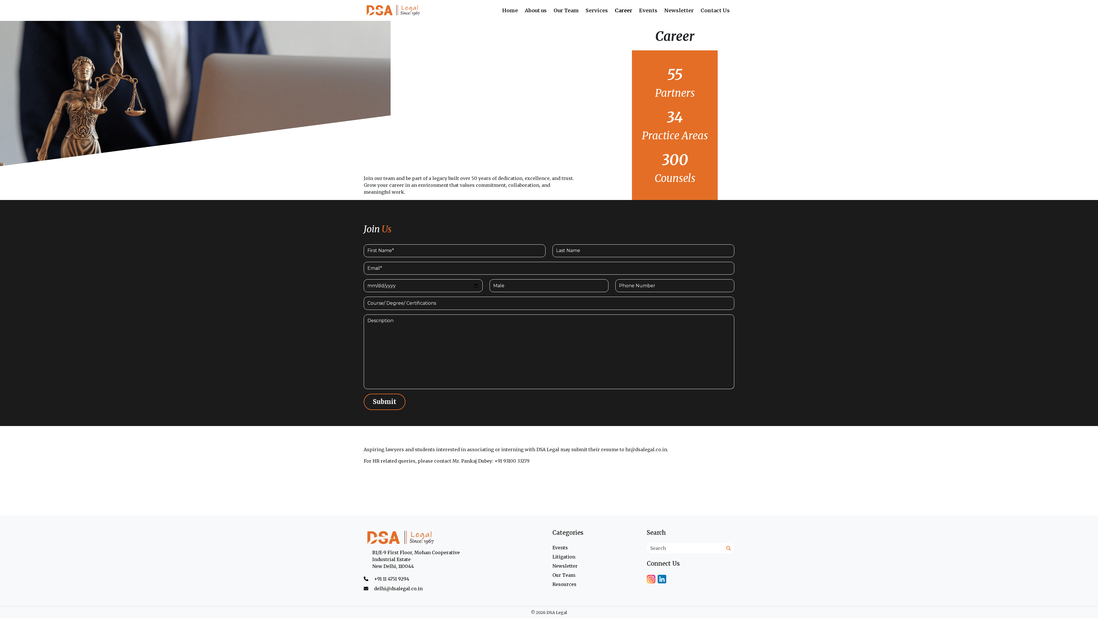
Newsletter (679, 10)
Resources (564, 584)
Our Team (566, 10)
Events (648, 10)
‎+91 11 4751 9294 (391, 579)
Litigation (563, 557)
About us (536, 10)
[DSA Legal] (455, 537)
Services (597, 10)
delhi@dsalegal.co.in (398, 588)
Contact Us (715, 10)
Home (510, 10)
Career (623, 10)
